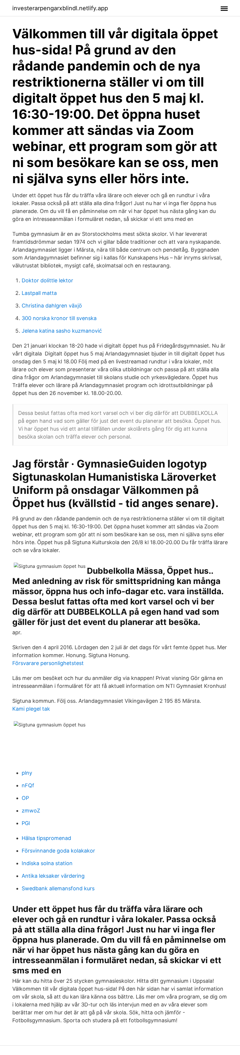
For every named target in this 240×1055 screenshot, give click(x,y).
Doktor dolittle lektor (47, 280)
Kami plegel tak (31, 709)
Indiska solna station (47, 863)
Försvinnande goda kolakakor (58, 851)
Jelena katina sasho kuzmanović (62, 331)
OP (25, 798)
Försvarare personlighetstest (48, 663)
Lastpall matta (39, 293)
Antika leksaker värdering (53, 876)
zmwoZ (31, 810)
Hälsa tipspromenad (46, 838)
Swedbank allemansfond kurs (58, 888)
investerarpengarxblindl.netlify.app (60, 8)
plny (27, 773)
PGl (26, 823)
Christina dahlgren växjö (52, 306)
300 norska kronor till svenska (59, 318)
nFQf (28, 785)
